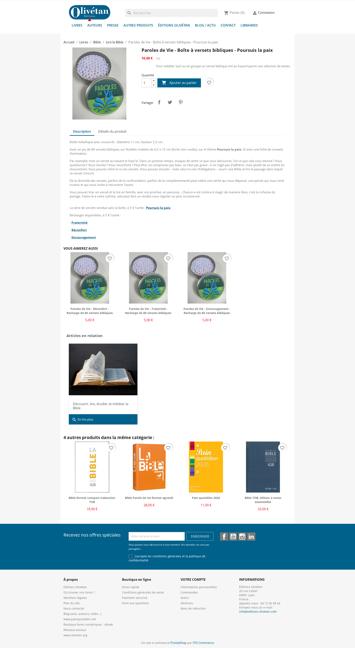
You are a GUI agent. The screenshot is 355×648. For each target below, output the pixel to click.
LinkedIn (251, 536)
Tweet (170, 102)
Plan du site (71, 603)
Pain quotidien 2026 (206, 498)
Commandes (189, 592)
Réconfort (79, 230)
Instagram (242, 536)
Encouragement (83, 237)
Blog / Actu (205, 25)
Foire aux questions (135, 603)
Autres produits (138, 25)
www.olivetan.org (75, 635)
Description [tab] (82, 131)
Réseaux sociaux (74, 630)
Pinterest (180, 102)
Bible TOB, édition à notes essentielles (263, 500)
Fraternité (79, 222)
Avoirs (185, 598)
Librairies (249, 25)
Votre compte (193, 579)
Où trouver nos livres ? (79, 592)
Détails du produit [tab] (112, 131)
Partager (159, 102)
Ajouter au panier (179, 82)
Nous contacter (73, 608)
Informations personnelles (199, 587)
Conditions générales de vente (143, 592)
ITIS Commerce (203, 643)
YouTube (233, 536)
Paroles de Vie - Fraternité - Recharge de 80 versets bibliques (148, 311)
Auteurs (94, 25)
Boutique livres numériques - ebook (88, 624)
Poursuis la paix (158, 208)
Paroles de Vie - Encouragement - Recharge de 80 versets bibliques (206, 311)
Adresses (187, 603)
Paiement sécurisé (134, 598)
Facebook (224, 536)
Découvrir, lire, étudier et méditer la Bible (100, 406)
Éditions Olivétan (174, 25)
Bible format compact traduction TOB (92, 500)
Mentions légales (75, 598)
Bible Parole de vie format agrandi (149, 498)
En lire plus (82, 419)
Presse (113, 25)
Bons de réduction (193, 608)
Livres (77, 25)
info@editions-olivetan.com (258, 611)
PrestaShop (178, 643)
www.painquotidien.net (79, 619)
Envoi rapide (130, 587)
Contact (228, 25)
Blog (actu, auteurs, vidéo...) (82, 614)
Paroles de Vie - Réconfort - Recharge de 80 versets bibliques (90, 311)
